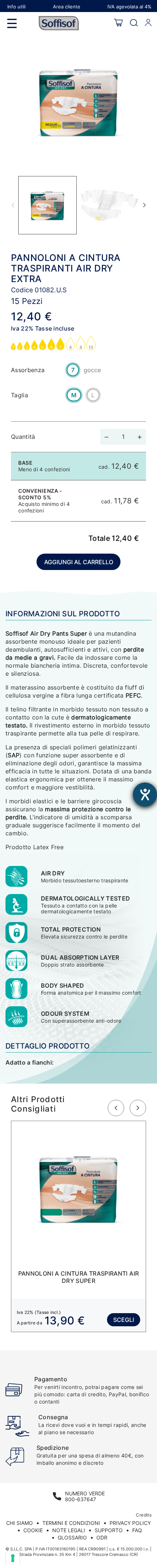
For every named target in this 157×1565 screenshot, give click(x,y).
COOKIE (33, 1530)
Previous (12, 205)
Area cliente (66, 6)
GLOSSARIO (72, 1537)
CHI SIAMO (19, 1523)
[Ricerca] (134, 23)
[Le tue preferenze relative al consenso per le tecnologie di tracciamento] (13, 1558)
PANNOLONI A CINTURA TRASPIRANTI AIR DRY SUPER (78, 1277)
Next (144, 205)
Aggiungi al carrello (78, 562)
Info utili (16, 6)
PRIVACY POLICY (130, 1523)
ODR (101, 1537)
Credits (144, 1515)
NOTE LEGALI (68, 1530)
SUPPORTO (109, 1530)
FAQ (137, 1530)
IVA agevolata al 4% (129, 6)
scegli (123, 1319)
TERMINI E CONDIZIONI (71, 1523)
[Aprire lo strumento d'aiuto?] (145, 794)
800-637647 (80, 1499)
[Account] (148, 22)
